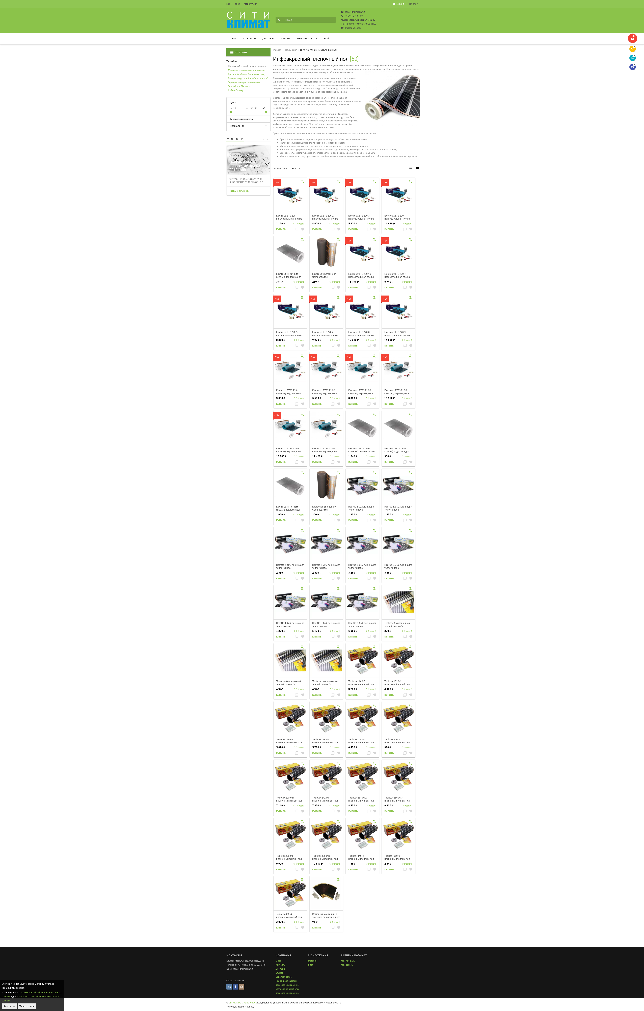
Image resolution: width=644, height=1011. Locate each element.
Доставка (268, 38)
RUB (228, 4)
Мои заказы (347, 964)
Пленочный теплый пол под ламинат (247, 66)
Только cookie (26, 1006)
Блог (413, 4)
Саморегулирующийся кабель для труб (248, 78)
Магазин (399, 4)
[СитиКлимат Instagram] (241, 987)
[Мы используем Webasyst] (412, 1002)
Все (294, 168)
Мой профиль (348, 960)
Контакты (249, 38)
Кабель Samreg (235, 90)
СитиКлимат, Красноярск (243, 1002)
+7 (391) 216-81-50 (352, 15)
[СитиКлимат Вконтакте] (229, 987)
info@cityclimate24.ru (353, 11)
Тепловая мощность (241, 119)
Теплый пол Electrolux (239, 86)
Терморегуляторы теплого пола (244, 82)
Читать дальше (239, 190)
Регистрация (250, 4)
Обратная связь (351, 27)
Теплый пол (232, 61)
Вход (237, 4)
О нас (233, 38)
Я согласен (9, 1006)
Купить (281, 229)
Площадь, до (237, 125)
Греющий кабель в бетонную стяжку (246, 74)
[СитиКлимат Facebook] (235, 987)
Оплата (285, 38)
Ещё (326, 38)
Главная (277, 49)
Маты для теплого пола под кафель (246, 70)
